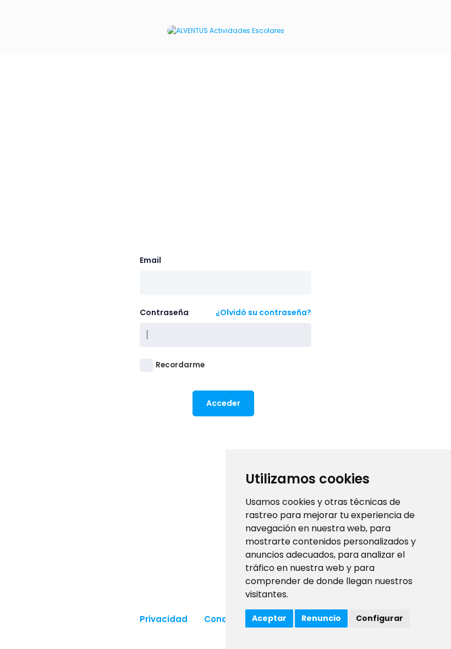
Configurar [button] (379, 618)
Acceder (223, 403)
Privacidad (164, 619)
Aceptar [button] (269, 618)
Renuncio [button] (321, 618)
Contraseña (164, 312)
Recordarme (180, 365)
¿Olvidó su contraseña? (263, 312)
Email (150, 260)
